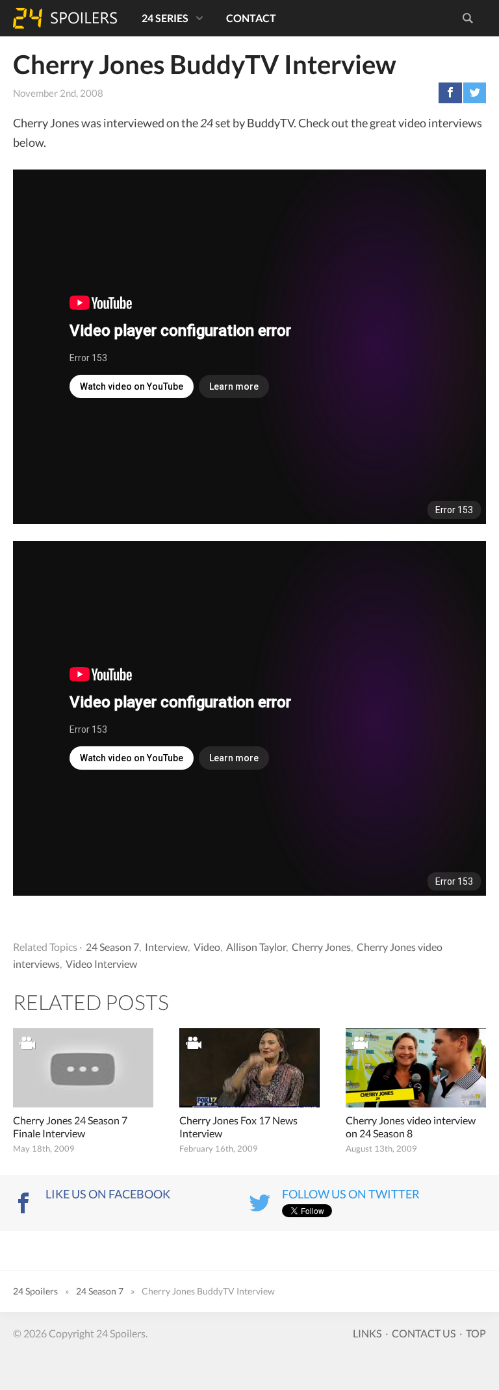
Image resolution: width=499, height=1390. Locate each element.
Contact (251, 18)
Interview (166, 947)
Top (476, 1333)
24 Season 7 (112, 947)
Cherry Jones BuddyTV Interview (204, 64)
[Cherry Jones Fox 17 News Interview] (249, 1067)
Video (207, 947)
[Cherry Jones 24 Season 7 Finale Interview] (83, 1067)
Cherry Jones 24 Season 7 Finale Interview (70, 1126)
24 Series (165, 18)
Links (367, 1333)
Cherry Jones (321, 947)
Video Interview (101, 963)
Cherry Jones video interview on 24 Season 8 (411, 1126)
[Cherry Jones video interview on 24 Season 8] (416, 1067)
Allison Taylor (256, 947)
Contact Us (423, 1333)
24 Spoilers (65, 18)
